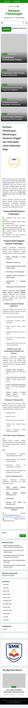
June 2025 (5, 620)
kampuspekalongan (10, 694)
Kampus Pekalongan (14, 12)
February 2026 (6, 594)
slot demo (7, 635)
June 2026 (5, 584)
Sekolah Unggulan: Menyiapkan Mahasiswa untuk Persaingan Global (12, 119)
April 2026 (5, 588)
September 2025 (7, 610)
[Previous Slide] (24, 1)
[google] (16, 7)
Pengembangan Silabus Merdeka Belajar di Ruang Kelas (6, 1)
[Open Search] (23, 22)
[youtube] (18, 7)
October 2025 (6, 607)
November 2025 (7, 604)
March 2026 (6, 591)
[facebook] (10, 7)
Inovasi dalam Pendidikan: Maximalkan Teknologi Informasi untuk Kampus (14, 692)
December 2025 (7, 600)
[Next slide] (26, 1)
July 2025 (5, 617)
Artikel (7, 54)
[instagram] (12, 7)
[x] (14, 7)
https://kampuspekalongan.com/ (11, 515)
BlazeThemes (17, 702)
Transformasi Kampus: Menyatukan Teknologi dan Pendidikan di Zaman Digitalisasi (13, 104)
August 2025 (6, 613)
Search (4, 533)
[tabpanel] (14, 684)
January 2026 (6, 597)
